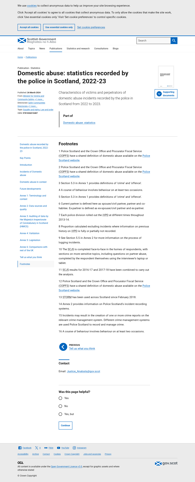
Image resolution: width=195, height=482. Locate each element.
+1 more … (39, 99)
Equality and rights (31, 109)
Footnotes (25, 264)
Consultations (101, 48)
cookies (32, 5)
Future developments (30, 188)
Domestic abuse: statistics (79, 122)
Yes (66, 398)
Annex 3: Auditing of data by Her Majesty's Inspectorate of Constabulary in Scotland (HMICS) (34, 221)
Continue (65, 425)
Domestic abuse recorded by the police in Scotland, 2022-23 (34, 148)
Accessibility (23, 454)
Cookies (57, 454)
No (66, 406)
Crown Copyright (72, 454)
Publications (56, 48)
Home (20, 57)
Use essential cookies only (59, 27)
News (42, 48)
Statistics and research (78, 48)
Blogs (115, 48)
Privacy (108, 454)
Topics (31, 48)
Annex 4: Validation (29, 233)
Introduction (26, 165)
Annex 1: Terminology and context (33, 197)
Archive (35, 454)
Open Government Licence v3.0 (66, 466)
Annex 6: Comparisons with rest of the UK (33, 249)
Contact (46, 454)
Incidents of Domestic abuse (31, 173)
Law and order (47, 109)
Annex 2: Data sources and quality (33, 208)
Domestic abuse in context (33, 182)
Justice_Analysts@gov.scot (83, 371)
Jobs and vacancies (92, 454)
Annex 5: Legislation (30, 240)
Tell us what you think (31, 257)
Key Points (25, 158)
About (21, 48)
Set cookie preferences (91, 27)
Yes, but (69, 414)
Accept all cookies (29, 27)
